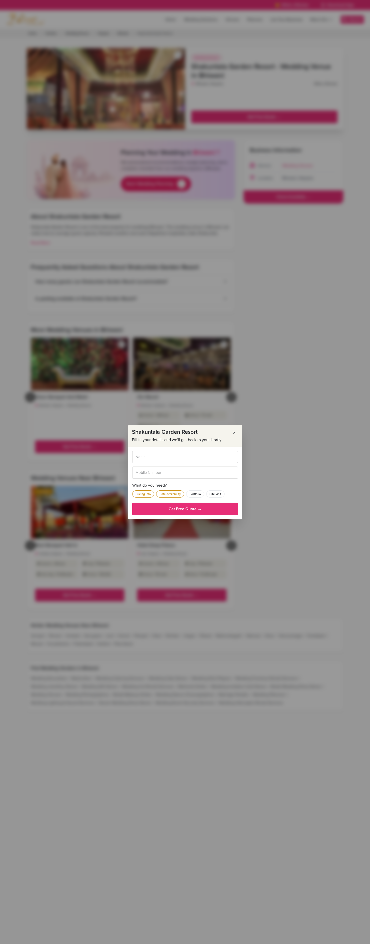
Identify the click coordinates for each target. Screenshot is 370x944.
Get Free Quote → (185, 509)
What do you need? (149, 485)
